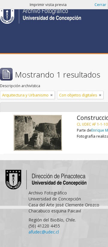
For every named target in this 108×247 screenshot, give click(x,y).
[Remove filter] (51, 95)
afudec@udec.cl (43, 232)
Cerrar (100, 4)
